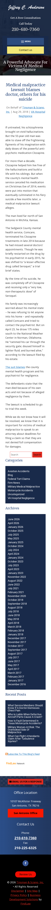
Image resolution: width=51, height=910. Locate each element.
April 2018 (13, 623)
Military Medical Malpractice (24, 486)
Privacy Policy (18, 895)
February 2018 (16, 630)
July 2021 (13, 588)
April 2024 (13, 554)
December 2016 (17, 684)
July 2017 (13, 657)
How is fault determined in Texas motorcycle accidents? (25, 722)
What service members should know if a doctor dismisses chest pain (25, 708)
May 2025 (13, 538)
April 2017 (13, 669)
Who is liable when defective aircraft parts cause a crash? (25, 715)
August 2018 (15, 607)
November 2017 (17, 642)
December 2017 (17, 638)
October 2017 (15, 646)
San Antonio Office (25, 813)
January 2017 (15, 680)
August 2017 (15, 653)
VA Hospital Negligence (21, 498)
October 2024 (15, 546)
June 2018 (14, 615)
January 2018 (15, 634)
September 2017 (17, 650)
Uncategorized (16, 494)
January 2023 (15, 573)
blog (10, 475)
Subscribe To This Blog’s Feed (24, 754)
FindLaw (26, 903)
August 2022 (15, 580)
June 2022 (14, 584)
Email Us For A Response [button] (27, 781)
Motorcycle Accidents (20, 490)
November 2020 (17, 596)
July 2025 (13, 534)
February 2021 (16, 592)
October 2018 (15, 600)
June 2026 (14, 519)
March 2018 (14, 627)
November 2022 (17, 577)
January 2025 (15, 542)
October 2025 (15, 531)
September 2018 (17, 603)
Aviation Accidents (18, 471)
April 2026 (13, 523)
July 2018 (13, 611)
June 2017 (14, 661)
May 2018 (13, 619)
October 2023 (15, 561)
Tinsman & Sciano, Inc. (30, 882)
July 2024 (13, 550)
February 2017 (16, 676)
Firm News (14, 483)
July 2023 (13, 565)
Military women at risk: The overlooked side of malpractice (24, 730)
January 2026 (15, 527)
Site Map (32, 891)
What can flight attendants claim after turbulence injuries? (24, 739)
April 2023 (13, 569)
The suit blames (15, 367)
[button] (25, 41)
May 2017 (13, 665)
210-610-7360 (26, 29)
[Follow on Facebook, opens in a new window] (25, 863)
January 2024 (15, 557)
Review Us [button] (25, 874)
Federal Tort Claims (19, 479)
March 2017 (14, 673)
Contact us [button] (25, 50)
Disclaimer (17, 891)
